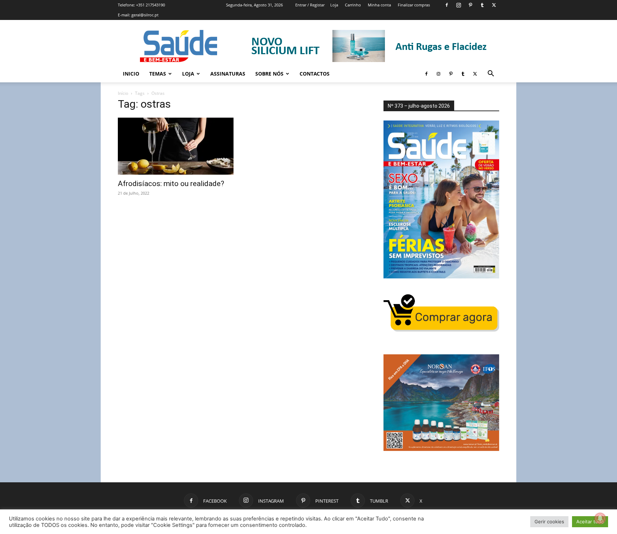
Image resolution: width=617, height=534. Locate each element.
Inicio (131, 73)
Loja (334, 4)
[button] (490, 74)
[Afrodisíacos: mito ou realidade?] (176, 146)
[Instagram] (458, 5)
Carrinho (353, 4)
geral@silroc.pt (145, 14)
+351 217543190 (150, 4)
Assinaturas (227, 73)
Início (123, 93)
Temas (157, 73)
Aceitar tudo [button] (590, 521)
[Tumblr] (482, 5)
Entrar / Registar (310, 4)
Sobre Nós (269, 73)
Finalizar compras (414, 4)
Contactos (315, 73)
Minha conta (379, 4)
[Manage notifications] (600, 518)
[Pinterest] (470, 5)
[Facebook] (446, 5)
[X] (493, 5)
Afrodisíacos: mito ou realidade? (171, 183)
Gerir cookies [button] (549, 521)
